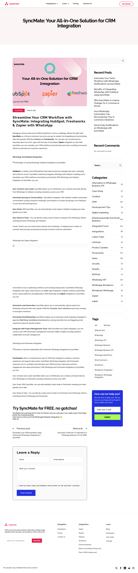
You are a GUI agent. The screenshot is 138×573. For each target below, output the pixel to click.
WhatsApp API (99, 279)
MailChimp (24, 320)
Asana (63, 332)
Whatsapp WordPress (103, 355)
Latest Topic (98, 237)
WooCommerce (101, 360)
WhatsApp (99, 335)
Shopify (95, 269)
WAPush (96, 274)
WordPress (99, 365)
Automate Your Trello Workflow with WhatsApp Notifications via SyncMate (107, 81)
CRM (94, 202)
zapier (95, 301)
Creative (96, 196)
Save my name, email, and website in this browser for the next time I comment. (49, 486)
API (96, 325)
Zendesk (53, 308)
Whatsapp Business (102, 345)
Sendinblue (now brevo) (38, 320)
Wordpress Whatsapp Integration (103, 376)
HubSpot (37, 139)
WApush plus (100, 330)
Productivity (98, 253)
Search (122, 61)
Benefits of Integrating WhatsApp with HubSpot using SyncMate (106, 92)
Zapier (95, 296)
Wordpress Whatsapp (102, 290)
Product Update (100, 247)
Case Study (97, 191)
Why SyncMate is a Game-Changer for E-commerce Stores (107, 103)
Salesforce (67, 308)
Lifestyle (96, 242)
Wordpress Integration (104, 370)
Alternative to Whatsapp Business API (104, 184)
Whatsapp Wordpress (102, 285)
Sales (94, 258)
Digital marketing (100, 212)
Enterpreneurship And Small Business (106, 219)
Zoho (60, 308)
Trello (56, 332)
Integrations (98, 231)
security (96, 263)
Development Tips (101, 207)
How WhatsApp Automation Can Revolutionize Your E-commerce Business (104, 115)
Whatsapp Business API (104, 350)
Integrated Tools (100, 226)
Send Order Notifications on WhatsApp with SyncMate (106, 128)
